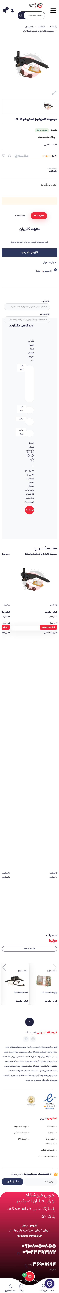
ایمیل (21, 418)
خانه (52, 27)
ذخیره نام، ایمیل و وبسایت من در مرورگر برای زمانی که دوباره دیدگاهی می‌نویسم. (29, 486)
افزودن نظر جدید (29, 252)
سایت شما (21, 432)
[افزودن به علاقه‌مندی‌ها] (4, 155)
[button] (4, 967)
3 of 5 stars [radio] (32, 455)
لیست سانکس (20, 1132)
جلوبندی (29, 27)
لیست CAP (22, 1139)
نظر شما (21, 367)
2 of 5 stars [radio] (28, 451)
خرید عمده (50, 1144)
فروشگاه (51, 1126)
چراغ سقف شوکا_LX (49, 992)
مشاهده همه (29, 948)
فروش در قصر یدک (47, 1156)
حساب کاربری (10, 1290)
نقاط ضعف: (45, 314)
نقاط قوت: (45, 301)
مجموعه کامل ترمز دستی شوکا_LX (41, 554)
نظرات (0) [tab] (39, 216)
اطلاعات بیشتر (48, 627)
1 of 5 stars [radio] (32, 451)
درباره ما (51, 1132)
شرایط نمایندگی (48, 1150)
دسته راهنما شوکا (21, 992)
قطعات (41, 27)
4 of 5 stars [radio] (28, 455)
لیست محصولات (20, 1126)
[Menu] (52, 11)
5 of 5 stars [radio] (32, 460)
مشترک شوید (12, 1181)
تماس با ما (50, 1139)
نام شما (21, 409)
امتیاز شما (31, 445)
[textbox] (27, 306)
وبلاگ (21, 1290)
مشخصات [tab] (20, 216)
